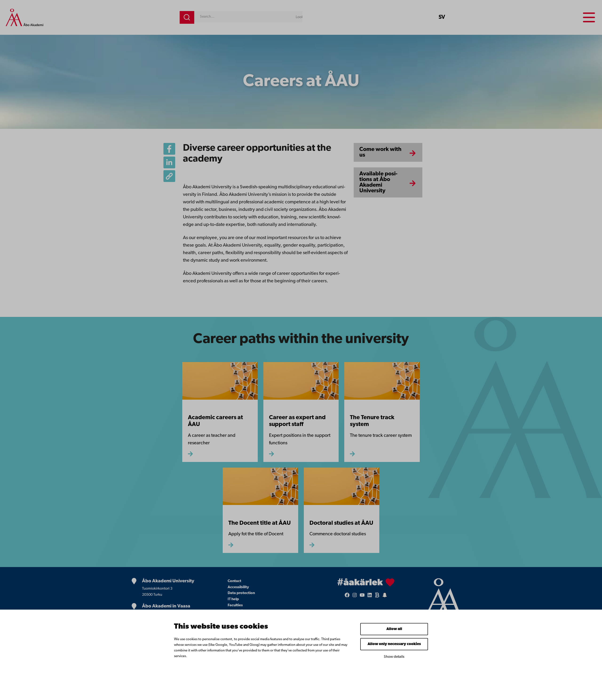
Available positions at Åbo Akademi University (378, 182)
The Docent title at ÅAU (259, 523)
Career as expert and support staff (297, 421)
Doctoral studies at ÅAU (341, 523)
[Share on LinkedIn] (169, 162)
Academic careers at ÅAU (215, 421)
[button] (169, 176)
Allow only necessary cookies (394, 644)
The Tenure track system (372, 421)
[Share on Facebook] (169, 149)
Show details (394, 657)
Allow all (394, 629)
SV (442, 17)
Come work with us (380, 152)
